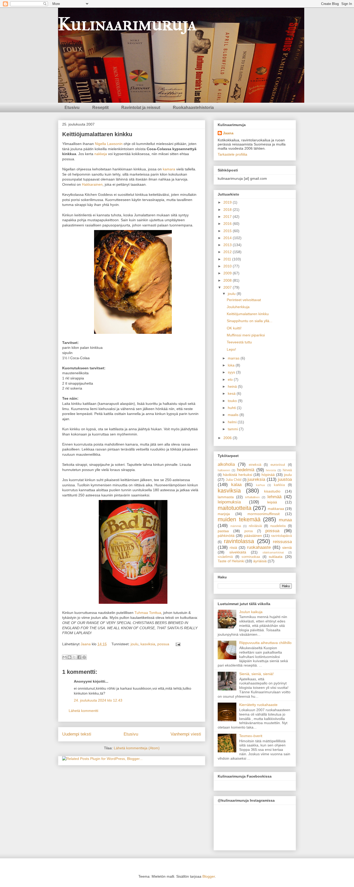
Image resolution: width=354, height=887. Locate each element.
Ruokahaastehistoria (193, 107)
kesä (232, 393)
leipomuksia (229, 502)
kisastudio (272, 491)
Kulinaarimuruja (127, 24)
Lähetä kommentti (83, 711)
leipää (272, 502)
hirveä (287, 470)
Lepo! (231, 349)
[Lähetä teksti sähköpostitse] (177, 644)
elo (231, 379)
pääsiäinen (253, 535)
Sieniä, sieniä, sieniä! (256, 674)
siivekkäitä (237, 552)
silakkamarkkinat (273, 552)
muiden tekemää (239, 519)
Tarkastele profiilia (232, 154)
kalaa (236, 484)
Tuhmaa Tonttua (147, 613)
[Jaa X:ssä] (74, 657)
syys (232, 372)
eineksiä (255, 465)
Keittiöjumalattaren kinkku (248, 314)
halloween (224, 470)
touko (233, 401)
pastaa (223, 531)
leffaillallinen (252, 497)
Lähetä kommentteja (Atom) (137, 748)
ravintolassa (239, 541)
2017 (228, 216)
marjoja (224, 514)
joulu (134, 644)
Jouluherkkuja (238, 307)
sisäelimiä (225, 557)
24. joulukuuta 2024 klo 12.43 (98, 700)
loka (232, 365)
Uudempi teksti (76, 734)
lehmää (274, 496)
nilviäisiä (255, 526)
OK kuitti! (234, 328)
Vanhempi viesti (186, 734)
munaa (285, 519)
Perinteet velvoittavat (244, 300)
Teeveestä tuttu (239, 342)
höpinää (268, 475)
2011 (227, 259)
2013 (228, 245)
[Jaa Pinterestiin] (84, 657)
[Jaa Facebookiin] (79, 657)
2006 (228, 438)
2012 (228, 252)
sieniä (287, 547)
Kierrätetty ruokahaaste (258, 705)
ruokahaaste (259, 547)
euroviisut (278, 465)
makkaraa (276, 509)
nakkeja (100, 154)
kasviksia (147, 644)
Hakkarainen (92, 184)
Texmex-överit (250, 736)
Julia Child (234, 480)
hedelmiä (245, 469)
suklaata (275, 557)
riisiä (233, 547)
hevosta (271, 470)
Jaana (86, 644)
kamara (169, 169)
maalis (233, 415)
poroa (248, 531)
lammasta (226, 497)
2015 (228, 231)
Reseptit (100, 107)
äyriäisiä (260, 561)
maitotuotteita (234, 508)
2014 (228, 238)
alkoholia (226, 464)
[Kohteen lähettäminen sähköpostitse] (64, 657)
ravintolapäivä (281, 536)
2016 (228, 223)
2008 (228, 280)
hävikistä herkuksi (237, 475)
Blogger (208, 876)
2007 (228, 287)
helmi (233, 422)
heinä (233, 386)
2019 (228, 202)
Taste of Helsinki (231, 561)
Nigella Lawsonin (109, 144)
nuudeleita (278, 526)
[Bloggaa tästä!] (69, 657)
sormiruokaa (251, 557)
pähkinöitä (226, 535)
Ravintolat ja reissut (140, 107)
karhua (260, 485)
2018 (228, 209)
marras (234, 358)
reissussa (282, 541)
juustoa (285, 479)
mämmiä (235, 526)
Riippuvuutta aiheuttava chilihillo (265, 643)
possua (163, 644)
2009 (228, 273)
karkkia (279, 485)
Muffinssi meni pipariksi (246, 335)
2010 (228, 266)
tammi (233, 429)
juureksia (256, 479)
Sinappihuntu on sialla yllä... (249, 321)
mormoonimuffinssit (263, 514)
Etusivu (72, 107)
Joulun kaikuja (251, 612)
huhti (232, 408)
